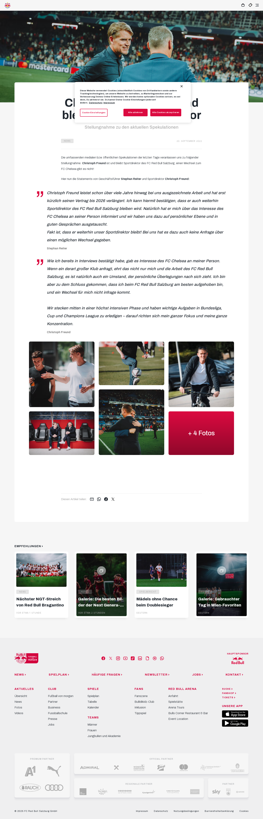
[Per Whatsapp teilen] (99, 499)
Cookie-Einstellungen (93, 112)
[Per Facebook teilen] (106, 499)
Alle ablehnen (135, 112)
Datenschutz (96, 103)
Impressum (109, 103)
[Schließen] (182, 86)
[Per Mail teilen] (92, 499)
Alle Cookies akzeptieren (165, 112)
